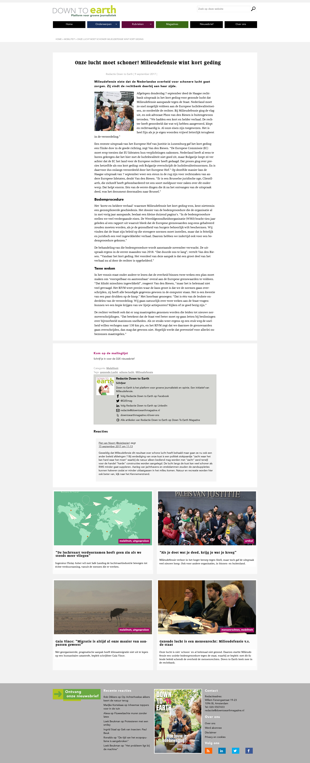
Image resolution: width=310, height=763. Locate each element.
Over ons (210, 723)
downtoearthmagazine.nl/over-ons (139, 415)
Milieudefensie (144, 372)
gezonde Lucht (109, 372)
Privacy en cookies (215, 737)
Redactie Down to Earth (119, 74)
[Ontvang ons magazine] (77, 700)
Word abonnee (213, 727)
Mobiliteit (112, 368)
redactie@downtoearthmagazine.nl (140, 410)
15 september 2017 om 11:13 (116, 446)
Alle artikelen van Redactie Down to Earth (160, 420)
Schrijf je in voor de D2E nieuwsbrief (114, 358)
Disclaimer (210, 732)
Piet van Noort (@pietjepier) (114, 443)
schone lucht (126, 372)
